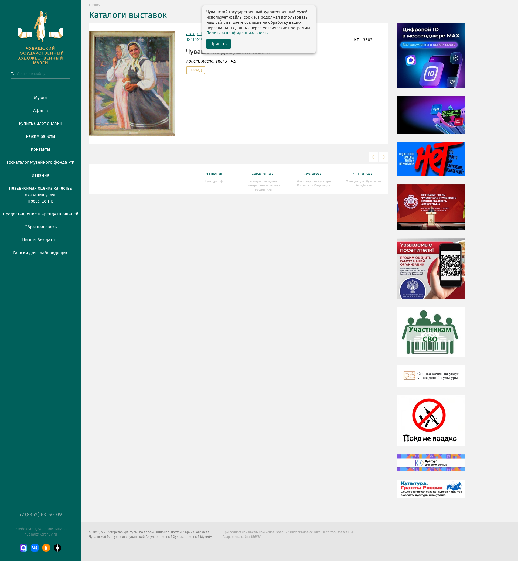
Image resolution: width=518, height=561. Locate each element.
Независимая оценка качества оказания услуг (40, 190)
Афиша (40, 110)
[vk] (35, 548)
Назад (195, 70)
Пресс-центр (40, 201)
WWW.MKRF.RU (313, 174)
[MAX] (23, 548)
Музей (40, 97)
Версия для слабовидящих (40, 253)
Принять (218, 44)
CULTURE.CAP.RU (363, 174)
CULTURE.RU (214, 174)
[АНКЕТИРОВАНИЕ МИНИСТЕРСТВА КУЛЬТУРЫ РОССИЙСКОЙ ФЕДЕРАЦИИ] (431, 273)
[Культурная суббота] (431, 467)
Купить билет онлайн (40, 123)
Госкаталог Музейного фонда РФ (40, 162)
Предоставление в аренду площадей (41, 214)
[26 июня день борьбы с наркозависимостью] (431, 424)
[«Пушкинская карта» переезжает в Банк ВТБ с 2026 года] (431, 119)
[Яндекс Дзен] (57, 548)
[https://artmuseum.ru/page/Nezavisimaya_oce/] (431, 380)
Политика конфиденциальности (237, 33)
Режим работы (40, 136)
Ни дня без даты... (40, 240)
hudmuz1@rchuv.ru (40, 534)
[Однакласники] (46, 548)
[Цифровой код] (431, 59)
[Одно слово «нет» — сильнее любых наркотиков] (431, 163)
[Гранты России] (431, 492)
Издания (40, 175)
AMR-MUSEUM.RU (263, 174)
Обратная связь (41, 227)
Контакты (40, 149)
